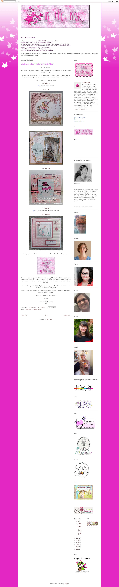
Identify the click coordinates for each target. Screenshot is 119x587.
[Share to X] (52, 307)
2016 (77, 540)
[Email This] (48, 307)
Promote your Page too (79, 121)
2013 (77, 547)
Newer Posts (25, 315)
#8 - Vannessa (46, 168)
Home (46, 315)
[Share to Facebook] (53, 307)
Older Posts (67, 315)
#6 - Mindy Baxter (46, 208)
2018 (77, 521)
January (80, 523)
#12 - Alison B (46, 83)
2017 (77, 538)
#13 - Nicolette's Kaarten (46, 129)
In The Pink (87, 82)
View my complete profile (80, 109)
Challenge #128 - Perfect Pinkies (33, 309)
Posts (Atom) (49, 319)
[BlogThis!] (50, 307)
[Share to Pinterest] (55, 307)
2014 (77, 544)
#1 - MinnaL (46, 89)
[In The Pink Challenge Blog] (75, 119)
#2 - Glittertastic (46, 214)
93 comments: (42, 307)
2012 (77, 549)
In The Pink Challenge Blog (80, 117)
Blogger (67, 583)
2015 (77, 542)
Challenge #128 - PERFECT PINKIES (37, 64)
